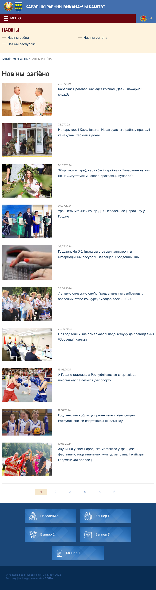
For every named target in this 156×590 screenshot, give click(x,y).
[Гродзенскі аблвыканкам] (146, 18)
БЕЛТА (49, 578)
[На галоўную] (8, 6)
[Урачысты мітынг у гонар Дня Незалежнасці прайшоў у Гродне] (30, 221)
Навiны (23, 59)
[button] (7, 18)
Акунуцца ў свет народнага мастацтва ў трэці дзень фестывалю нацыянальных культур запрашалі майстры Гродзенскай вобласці (101, 454)
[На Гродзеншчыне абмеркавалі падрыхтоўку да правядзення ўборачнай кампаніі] (30, 344)
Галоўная (9, 59)
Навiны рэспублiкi (21, 44)
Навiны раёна (18, 37)
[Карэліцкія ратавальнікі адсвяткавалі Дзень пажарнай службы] (30, 99)
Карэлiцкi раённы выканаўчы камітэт (65, 7)
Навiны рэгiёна (95, 37)
